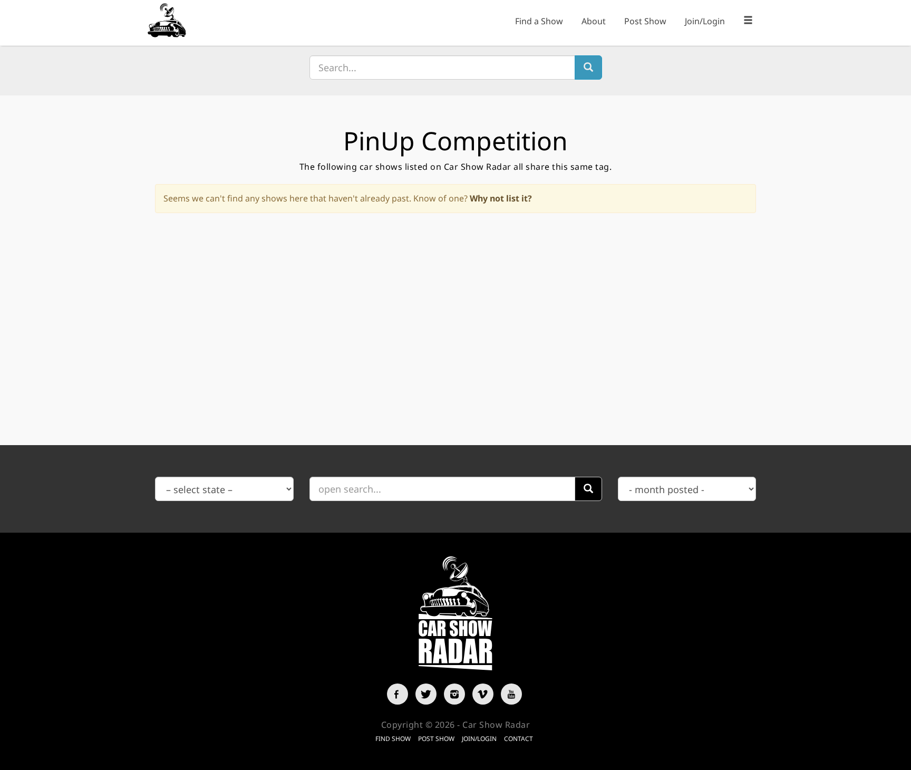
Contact (518, 738)
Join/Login (705, 21)
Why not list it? (501, 198)
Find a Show (539, 21)
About (594, 21)
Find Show (393, 738)
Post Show (645, 21)
